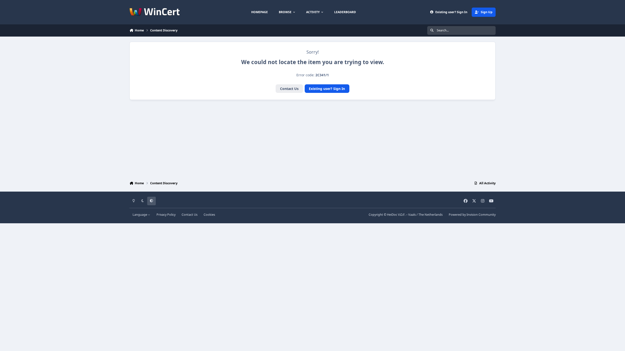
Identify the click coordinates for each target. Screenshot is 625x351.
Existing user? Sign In (327, 88)
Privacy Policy (166, 215)
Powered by (472, 215)
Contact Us (289, 88)
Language (140, 215)
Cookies (209, 215)
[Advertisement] (312, 139)
